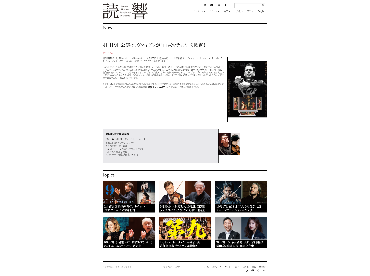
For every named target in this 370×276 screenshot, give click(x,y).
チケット (213, 11)
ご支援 (237, 11)
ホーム (206, 267)
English (261, 11)
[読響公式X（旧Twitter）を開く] (205, 5)
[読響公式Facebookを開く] (225, 6)
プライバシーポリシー (173, 267)
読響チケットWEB (156, 87)
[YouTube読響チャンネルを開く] (211, 6)
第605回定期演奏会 (117, 134)
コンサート (198, 11)
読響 (249, 11)
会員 (226, 11)
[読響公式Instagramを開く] (218, 6)
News (108, 27)
